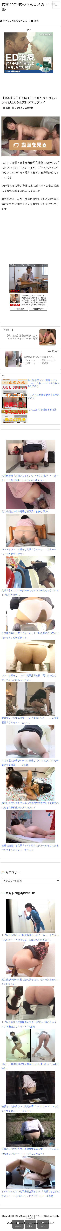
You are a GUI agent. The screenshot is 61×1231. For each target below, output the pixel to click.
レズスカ (19, 108)
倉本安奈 (29, 108)
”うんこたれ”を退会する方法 (41, 409)
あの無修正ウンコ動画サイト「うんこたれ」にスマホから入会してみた (43, 383)
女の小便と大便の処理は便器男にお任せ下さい (25, 511)
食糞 (36, 21)
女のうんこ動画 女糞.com (15, 21)
